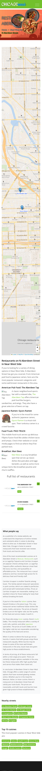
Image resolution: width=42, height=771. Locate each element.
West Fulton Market (9, 717)
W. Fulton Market (9, 710)
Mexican (20, 559)
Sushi (37, 619)
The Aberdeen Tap (24, 485)
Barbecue (26, 748)
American (6, 741)
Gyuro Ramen (18, 420)
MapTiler (20, 354)
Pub (19, 492)
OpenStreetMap (29, 354)
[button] (20, 190)
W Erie (4, 720)
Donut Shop (33, 741)
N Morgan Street (25, 706)
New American (29, 744)
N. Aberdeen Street (9, 706)
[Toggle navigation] (37, 5)
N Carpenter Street (26, 717)
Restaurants (29, 559)
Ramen (20, 509)
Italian (24, 601)
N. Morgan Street (24, 710)
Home (4, 30)
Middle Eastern (15, 748)
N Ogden (12, 720)
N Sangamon (7, 713)
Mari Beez (16, 454)
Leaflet (14, 354)
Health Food (22, 741)
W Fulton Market (20, 713)
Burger (5, 748)
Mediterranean (16, 744)
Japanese (29, 624)
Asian (20, 619)
